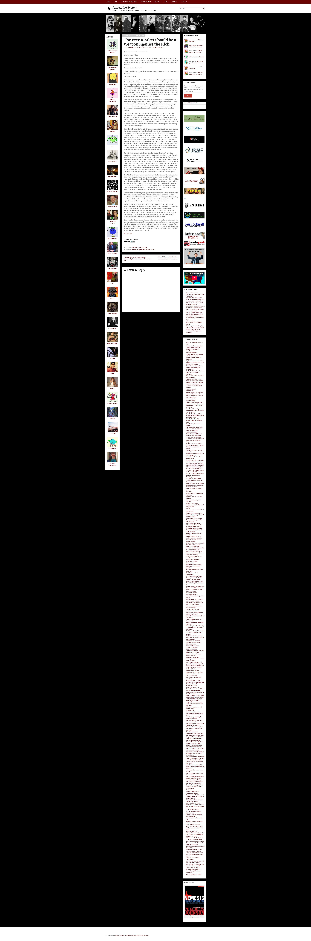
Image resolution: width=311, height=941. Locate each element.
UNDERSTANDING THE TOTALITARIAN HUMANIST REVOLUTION (193, 811)
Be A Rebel (189, 491)
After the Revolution (191, 352)
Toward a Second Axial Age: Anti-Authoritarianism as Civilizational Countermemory (195, 796)
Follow (188, 95)
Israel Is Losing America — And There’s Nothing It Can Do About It (195, 583)
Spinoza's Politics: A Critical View (195, 301)
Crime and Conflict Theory (193, 523)
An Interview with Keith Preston (194, 402)
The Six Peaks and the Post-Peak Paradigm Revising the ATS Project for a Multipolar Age (195, 778)
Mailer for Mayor (190, 607)
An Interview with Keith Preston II (195, 404)
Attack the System (125, 7)
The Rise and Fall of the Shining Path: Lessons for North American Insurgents (195, 766)
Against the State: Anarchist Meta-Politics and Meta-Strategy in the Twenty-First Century (195, 362)
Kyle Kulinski (144, 935)
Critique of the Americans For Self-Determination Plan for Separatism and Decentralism (194, 526)
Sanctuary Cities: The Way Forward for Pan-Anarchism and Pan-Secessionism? (195, 682)
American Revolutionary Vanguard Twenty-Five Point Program (194, 385)
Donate (184, 2)
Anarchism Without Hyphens (194, 409)
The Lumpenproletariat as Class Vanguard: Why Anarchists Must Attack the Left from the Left (195, 737)
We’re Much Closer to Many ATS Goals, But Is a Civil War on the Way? (194, 828)
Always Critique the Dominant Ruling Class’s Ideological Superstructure (194, 367)
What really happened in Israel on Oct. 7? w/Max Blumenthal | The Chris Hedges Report (195, 834)
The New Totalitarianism (193, 740)
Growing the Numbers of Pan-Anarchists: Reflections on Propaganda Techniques (194, 558)
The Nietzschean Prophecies (193, 746)
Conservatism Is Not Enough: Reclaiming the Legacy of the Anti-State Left (194, 520)
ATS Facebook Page (190, 103)
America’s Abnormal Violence (194, 379)
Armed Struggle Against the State (195, 460)
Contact (174, 2)
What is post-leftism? (191, 831)
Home (108, 2)
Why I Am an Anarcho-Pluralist (194, 852)
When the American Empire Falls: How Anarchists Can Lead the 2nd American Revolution (195, 843)
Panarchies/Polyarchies (192, 657)
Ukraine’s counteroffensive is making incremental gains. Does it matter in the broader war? (137, 259)
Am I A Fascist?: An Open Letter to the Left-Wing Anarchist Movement (195, 372)
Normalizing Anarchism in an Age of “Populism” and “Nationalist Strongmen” (195, 627)
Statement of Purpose (129, 2)
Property (201, 57)
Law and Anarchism (191, 592)
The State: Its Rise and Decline (194, 781)
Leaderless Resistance (192, 594)
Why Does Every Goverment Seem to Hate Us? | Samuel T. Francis (194, 322)
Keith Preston (131, 47)
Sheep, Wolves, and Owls (192, 687)
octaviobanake (193, 57)
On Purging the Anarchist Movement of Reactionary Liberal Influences (193, 642)
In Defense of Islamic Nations (194, 576)
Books (157, 2)
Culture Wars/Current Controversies (127, 935)
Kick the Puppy (146, 2)
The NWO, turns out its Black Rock (195, 748)
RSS (115, 2)
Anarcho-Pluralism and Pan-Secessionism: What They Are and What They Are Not (195, 415)
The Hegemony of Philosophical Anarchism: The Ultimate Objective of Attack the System (195, 725)
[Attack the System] (155, 23)
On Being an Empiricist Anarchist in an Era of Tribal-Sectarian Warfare (195, 632)
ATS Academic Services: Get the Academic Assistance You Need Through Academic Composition (195, 463)
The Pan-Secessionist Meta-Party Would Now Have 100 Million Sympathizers (195, 753)
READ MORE (128, 234)
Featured (134, 249)
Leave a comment (158, 47)
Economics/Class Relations (134, 35)
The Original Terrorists (192, 750)
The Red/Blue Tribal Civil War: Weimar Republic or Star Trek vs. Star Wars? (195, 761)
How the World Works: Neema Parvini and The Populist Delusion (194, 566)
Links (165, 2)
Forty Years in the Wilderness (194, 551)
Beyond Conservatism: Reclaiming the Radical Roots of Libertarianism (195, 505)
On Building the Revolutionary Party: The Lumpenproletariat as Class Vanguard (195, 637)
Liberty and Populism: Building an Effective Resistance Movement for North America (194, 604)
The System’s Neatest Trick (193, 783)
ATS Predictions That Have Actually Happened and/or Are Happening (194, 480)
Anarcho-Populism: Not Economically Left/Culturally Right (194, 420)
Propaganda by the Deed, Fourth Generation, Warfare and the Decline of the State (195, 667)
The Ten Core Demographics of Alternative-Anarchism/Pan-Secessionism (194, 786)
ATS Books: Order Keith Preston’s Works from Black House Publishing (195, 475)
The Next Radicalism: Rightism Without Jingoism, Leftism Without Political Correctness (194, 743)
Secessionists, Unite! (191, 685)
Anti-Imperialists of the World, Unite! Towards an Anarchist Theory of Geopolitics (194, 428)
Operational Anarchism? (192, 645)
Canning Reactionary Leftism (194, 513)
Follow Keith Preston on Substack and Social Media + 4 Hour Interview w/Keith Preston (195, 544)
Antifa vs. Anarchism (191, 432)
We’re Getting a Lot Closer (193, 824)
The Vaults (189, 790)
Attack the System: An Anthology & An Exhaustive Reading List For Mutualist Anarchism (195, 485)
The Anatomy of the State (193, 712)
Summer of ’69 (190, 710)
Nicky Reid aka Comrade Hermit (145, 249)
